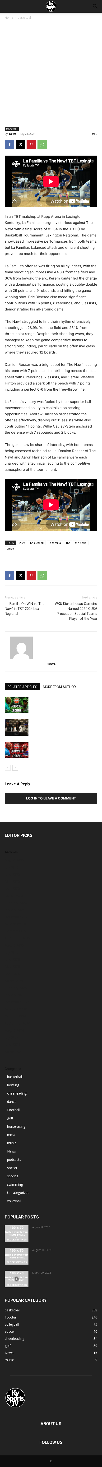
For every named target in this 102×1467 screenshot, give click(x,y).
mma (11, 1134)
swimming (15, 1184)
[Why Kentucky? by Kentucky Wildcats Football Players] (16, 1233)
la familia (55, 543)
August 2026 (14, 860)
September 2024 (17, 1023)
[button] (95, 6)
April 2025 (12, 973)
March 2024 (14, 1051)
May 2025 (12, 966)
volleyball (14, 1201)
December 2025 (17, 917)
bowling (13, 1085)
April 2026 (12, 888)
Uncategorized (18, 1192)
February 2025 (16, 988)
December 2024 (17, 1002)
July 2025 (12, 952)
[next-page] (15, 768)
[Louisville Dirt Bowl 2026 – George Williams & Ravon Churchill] (16, 750)
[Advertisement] (51, 73)
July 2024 (12, 1037)
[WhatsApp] (42, 144)
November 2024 (17, 1009)
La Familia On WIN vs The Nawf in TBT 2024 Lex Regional (24, 609)
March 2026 (14, 895)
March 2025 (14, 980)
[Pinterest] (31, 144)
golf (10, 1118)
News (11, 1151)
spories (12, 1176)
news (12, 133)
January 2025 (15, 995)
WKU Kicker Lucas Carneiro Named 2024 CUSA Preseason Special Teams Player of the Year (76, 611)
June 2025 (12, 959)
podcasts (14, 1159)
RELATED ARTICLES (22, 687)
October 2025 (15, 931)
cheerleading (17, 1093)
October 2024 (15, 1016)
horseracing (16, 1126)
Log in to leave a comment (51, 798)
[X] (20, 144)
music (11, 1143)
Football (13, 1110)
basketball (25, 18)
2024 (22, 543)
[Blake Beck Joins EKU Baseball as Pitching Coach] (16, 1256)
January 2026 (15, 910)
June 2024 (12, 1044)
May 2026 (12, 881)
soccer (12, 1168)
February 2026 (16, 902)
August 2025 (14, 945)
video (10, 548)
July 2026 (12, 867)
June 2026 (12, 874)
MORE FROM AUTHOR (59, 687)
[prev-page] (8, 768)
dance (11, 1101)
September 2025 (17, 938)
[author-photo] (51, 648)
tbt (68, 543)
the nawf (80, 543)
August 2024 (14, 1030)
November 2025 (17, 924)
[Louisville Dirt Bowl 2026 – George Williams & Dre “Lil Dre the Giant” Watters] (16, 705)
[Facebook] (9, 144)
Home (9, 18)
